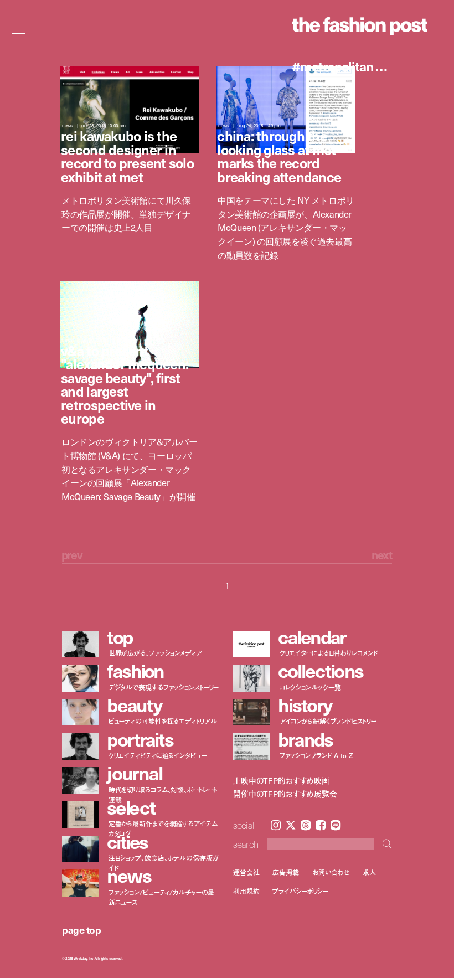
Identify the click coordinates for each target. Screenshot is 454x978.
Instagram (276, 825)
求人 (369, 872)
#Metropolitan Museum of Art (345, 66)
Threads (306, 825)
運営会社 (246, 872)
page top (81, 929)
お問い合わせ (330, 872)
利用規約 (246, 891)
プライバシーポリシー (300, 891)
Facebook (321, 825)
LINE (336, 825)
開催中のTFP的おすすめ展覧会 (285, 794)
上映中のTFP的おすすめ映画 (281, 780)
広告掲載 (285, 872)
